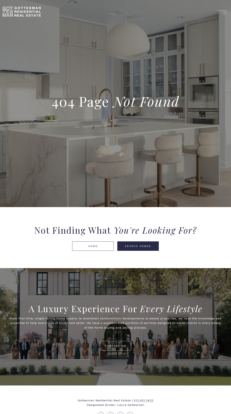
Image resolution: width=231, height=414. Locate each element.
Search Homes (138, 246)
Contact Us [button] (115, 345)
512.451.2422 (143, 400)
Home (93, 246)
